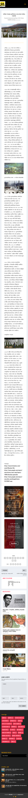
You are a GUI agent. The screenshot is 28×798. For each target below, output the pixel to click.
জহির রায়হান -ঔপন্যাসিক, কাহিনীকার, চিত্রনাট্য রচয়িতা (13, 610)
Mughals (4, 738)
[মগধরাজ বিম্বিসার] (14, 660)
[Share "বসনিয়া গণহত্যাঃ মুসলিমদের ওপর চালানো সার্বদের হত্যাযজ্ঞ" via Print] (15, 560)
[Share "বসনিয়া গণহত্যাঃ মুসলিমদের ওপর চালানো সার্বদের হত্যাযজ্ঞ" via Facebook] (5, 558)
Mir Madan (20, 729)
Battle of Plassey (7, 723)
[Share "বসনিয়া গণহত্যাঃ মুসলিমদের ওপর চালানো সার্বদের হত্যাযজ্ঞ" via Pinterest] (15, 558)
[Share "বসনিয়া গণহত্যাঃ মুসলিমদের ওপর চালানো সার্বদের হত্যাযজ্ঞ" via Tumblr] (12, 558)
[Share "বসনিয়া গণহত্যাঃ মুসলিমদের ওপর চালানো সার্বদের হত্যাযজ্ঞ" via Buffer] (20, 558)
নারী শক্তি (13, 775)
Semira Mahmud (11, 526)
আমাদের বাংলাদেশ (10, 527)
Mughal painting (16, 735)
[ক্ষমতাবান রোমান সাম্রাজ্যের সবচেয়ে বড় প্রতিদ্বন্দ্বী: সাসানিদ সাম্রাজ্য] (14, 621)
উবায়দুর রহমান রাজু (11, 18)
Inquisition (5, 729)
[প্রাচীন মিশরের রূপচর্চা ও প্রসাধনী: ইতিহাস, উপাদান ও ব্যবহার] (3, 775)
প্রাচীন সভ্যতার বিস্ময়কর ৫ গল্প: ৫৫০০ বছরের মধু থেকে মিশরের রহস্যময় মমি (14, 780)
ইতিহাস (22, 18)
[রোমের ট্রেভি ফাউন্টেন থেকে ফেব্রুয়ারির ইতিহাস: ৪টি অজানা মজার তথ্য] (3, 786)
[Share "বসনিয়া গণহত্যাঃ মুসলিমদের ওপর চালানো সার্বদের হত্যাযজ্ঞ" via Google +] (10, 558)
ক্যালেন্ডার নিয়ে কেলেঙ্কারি (9, 650)
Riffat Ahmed (10, 495)
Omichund (12, 738)
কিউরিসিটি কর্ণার (10, 20)
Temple (13, 741)
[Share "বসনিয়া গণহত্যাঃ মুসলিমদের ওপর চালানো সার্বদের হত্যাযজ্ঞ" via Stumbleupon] (23, 558)
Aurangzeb (13, 720)
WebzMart (11, 794)
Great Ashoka (17, 723)
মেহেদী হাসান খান (14, 524)
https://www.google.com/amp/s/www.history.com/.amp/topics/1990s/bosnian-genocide (13, 472)
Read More (14, 513)
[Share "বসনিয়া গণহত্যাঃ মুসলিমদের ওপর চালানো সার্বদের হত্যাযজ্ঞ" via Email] (12, 560)
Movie (14, 732)
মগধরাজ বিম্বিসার (7, 669)
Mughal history (6, 735)
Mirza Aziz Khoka (6, 732)
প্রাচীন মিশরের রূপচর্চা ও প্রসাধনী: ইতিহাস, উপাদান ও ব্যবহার (14, 774)
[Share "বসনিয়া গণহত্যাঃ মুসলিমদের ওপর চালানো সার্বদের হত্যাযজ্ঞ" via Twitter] (7, 558)
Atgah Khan (5, 720)
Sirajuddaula (5, 741)
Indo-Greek (21, 726)
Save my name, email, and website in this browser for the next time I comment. (13, 702)
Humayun (14, 726)
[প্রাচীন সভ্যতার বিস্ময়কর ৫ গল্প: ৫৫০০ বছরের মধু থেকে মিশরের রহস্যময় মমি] (3, 780)
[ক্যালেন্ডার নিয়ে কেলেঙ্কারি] (14, 641)
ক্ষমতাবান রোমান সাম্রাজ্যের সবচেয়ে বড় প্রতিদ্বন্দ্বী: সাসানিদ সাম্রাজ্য (11, 630)
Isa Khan (12, 729)
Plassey (18, 738)
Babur (20, 720)
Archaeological (19, 717)
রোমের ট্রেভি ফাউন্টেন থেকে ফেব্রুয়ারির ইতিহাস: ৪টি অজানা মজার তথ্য (16, 785)
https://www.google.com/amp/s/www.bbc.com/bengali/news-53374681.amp (13, 479)
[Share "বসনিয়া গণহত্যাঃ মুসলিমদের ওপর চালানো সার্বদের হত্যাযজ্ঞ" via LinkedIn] (18, 558)
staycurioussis (20, 794)
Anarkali (10, 717)
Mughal (20, 732)
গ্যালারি (14, 527)
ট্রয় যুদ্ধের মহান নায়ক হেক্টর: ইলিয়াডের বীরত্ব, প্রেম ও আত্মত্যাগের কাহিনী (14, 491)
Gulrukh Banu (6, 726)
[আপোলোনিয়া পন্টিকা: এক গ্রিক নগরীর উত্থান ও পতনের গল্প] (3, 770)
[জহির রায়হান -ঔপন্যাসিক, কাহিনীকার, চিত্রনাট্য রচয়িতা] (14, 601)
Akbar (4, 717)
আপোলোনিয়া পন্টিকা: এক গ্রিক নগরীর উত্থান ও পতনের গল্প (14, 769)
